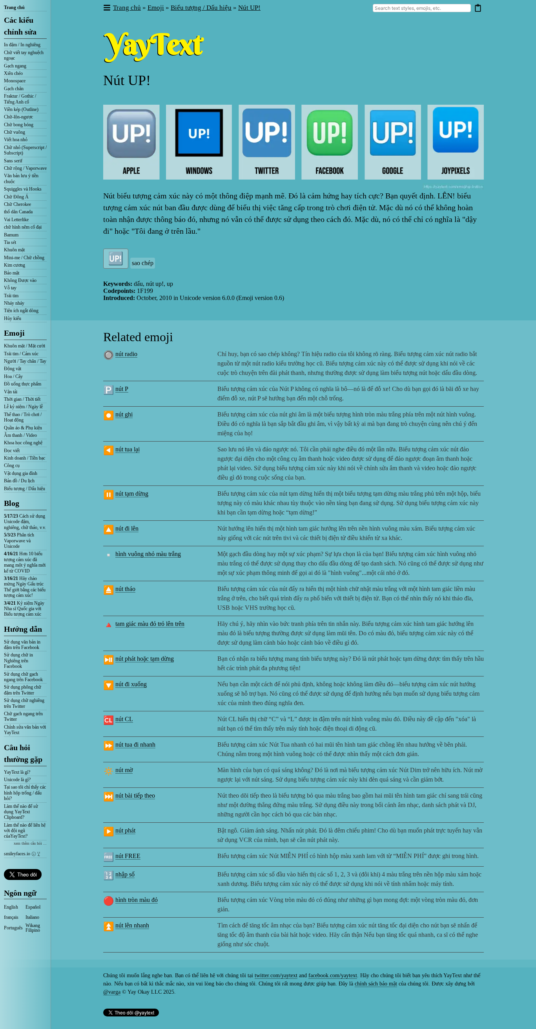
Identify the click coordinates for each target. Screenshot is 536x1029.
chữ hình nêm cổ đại (23, 227)
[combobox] (422, 8)
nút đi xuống (131, 684)
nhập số (125, 874)
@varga (111, 992)
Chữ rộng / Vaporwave (25, 168)
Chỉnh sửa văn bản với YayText (25, 729)
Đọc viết (12, 450)
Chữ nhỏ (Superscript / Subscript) (25, 150)
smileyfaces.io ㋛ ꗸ (22, 853)
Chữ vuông (14, 132)
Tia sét (10, 242)
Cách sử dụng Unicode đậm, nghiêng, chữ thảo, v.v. (25, 521)
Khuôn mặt (14, 250)
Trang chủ (14, 7)
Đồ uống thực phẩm (22, 384)
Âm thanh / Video (20, 435)
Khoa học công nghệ (23, 442)
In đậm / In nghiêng (22, 44)
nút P (121, 388)
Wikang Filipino (33, 928)
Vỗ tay (10, 288)
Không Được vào (20, 280)
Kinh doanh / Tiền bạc (24, 458)
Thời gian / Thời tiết (22, 399)
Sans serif (13, 161)
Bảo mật (11, 273)
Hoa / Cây (13, 376)
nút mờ (124, 770)
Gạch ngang (15, 66)
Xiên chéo (13, 73)
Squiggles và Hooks (23, 189)
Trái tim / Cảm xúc (21, 353)
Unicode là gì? (17, 779)
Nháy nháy (14, 303)
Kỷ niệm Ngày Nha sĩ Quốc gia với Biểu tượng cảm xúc (24, 608)
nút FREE (127, 856)
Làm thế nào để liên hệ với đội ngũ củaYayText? (25, 830)
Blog (11, 503)
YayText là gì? (17, 772)
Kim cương (14, 265)
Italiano (32, 917)
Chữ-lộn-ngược (18, 117)
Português (13, 928)
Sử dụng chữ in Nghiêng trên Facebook (18, 660)
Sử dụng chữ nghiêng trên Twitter (24, 703)
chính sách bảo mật (376, 984)
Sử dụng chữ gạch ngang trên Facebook (23, 676)
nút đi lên (127, 528)
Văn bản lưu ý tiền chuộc (21, 178)
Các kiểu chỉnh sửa (20, 26)
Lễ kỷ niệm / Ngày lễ (23, 406)
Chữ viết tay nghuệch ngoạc (24, 55)
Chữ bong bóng (18, 124)
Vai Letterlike (16, 219)
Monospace (15, 81)
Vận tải (10, 392)
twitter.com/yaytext (276, 975)
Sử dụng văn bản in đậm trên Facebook (22, 644)
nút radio (126, 354)
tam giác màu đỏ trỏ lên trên (149, 623)
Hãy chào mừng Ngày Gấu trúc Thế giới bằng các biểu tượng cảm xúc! (25, 587)
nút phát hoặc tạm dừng (144, 658)
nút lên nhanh (132, 925)
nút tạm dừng (131, 493)
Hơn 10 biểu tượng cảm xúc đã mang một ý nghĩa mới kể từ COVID (25, 562)
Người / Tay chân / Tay (25, 361)
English (11, 907)
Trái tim (11, 295)
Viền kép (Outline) (21, 109)
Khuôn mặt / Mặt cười (24, 346)
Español (33, 907)
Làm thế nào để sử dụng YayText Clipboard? (21, 812)
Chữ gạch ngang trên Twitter (23, 716)
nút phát (125, 830)
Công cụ (12, 465)
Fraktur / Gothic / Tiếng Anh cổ (20, 98)
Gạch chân (14, 88)
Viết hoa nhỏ (15, 139)
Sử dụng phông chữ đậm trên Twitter (22, 689)
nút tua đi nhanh (135, 744)
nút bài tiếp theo (135, 795)
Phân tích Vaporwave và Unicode (19, 540)
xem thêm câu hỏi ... (30, 843)
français (11, 917)
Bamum (11, 235)
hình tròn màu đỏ (136, 899)
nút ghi (124, 414)
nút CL (124, 719)
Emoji (14, 333)
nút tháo (125, 588)
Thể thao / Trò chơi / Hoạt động (23, 417)
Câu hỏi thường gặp (23, 753)
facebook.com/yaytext (332, 975)
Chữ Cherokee (17, 204)
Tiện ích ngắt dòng (21, 310)
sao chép (142, 263)
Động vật (12, 368)
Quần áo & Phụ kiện (23, 428)
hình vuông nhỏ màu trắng (148, 554)
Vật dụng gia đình (20, 473)
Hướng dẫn (23, 629)
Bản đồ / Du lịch (19, 481)
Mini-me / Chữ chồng (24, 257)
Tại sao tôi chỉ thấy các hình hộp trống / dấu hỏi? (25, 792)
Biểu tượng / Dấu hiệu (24, 488)
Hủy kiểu (12, 318)
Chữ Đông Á (16, 197)
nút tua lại (127, 449)
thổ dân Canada (18, 212)
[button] (106, 8)
